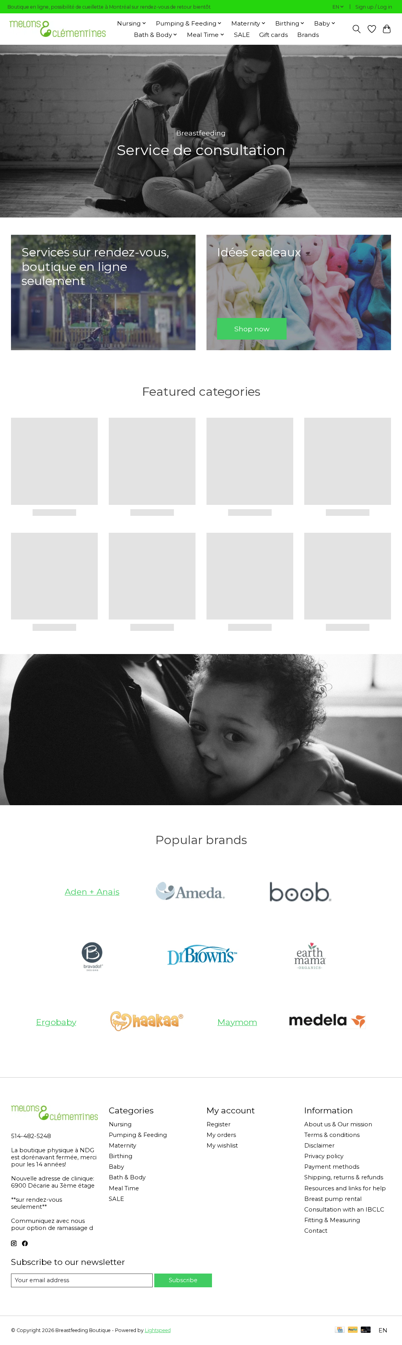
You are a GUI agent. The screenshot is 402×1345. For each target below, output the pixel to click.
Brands (308, 34)
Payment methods (331, 1166)
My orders (221, 1134)
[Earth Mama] (310, 957)
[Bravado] (92, 957)
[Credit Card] (340, 1330)
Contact (315, 1230)
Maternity (122, 1145)
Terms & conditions (332, 1134)
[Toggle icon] (356, 29)
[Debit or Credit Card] (366, 1330)
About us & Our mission (338, 1124)
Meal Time (124, 1188)
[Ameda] (190, 892)
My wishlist (222, 1145)
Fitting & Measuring (332, 1220)
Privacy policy (324, 1156)
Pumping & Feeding (138, 1134)
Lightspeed (158, 1330)
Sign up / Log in (373, 7)
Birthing (120, 1156)
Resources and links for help (345, 1188)
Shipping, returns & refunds (343, 1177)
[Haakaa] (147, 1022)
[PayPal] (353, 1330)
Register (218, 1124)
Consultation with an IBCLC (344, 1209)
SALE (242, 34)
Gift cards (273, 34)
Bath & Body (127, 1177)
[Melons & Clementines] (57, 29)
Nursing (120, 1124)
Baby (116, 1166)
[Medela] (328, 1022)
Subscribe (183, 1280)
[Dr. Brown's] (201, 957)
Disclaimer (319, 1145)
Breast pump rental (333, 1198)
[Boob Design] (299, 892)
